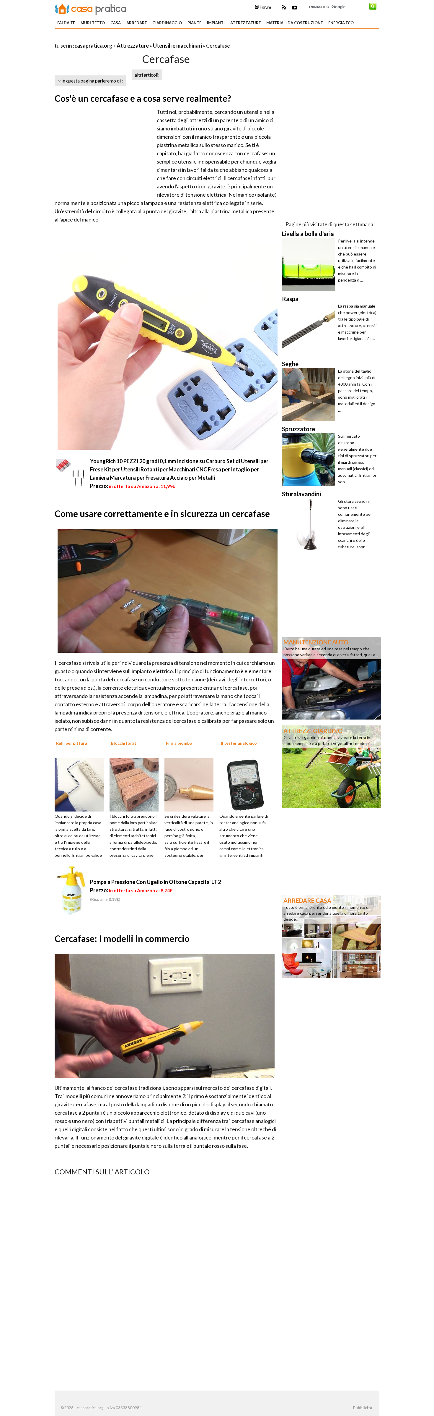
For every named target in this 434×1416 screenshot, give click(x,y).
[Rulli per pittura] (81, 784)
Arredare (136, 22)
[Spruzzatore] (310, 459)
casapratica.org (93, 45)
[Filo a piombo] (191, 784)
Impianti (216, 22)
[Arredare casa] (331, 936)
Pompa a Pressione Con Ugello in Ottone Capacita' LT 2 (155, 882)
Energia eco (341, 22)
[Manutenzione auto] (331, 677)
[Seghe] (310, 394)
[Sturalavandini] (310, 524)
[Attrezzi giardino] (331, 766)
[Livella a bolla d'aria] (310, 264)
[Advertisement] (124, 38)
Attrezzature (245, 22)
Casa (115, 22)
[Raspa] (310, 329)
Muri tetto (93, 22)
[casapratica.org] (91, 8)
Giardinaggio (167, 22)
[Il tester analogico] (246, 784)
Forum (265, 7)
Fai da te (66, 22)
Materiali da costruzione (294, 22)
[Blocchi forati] (136, 784)
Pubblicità (362, 1407)
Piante (194, 22)
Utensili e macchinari (177, 45)
